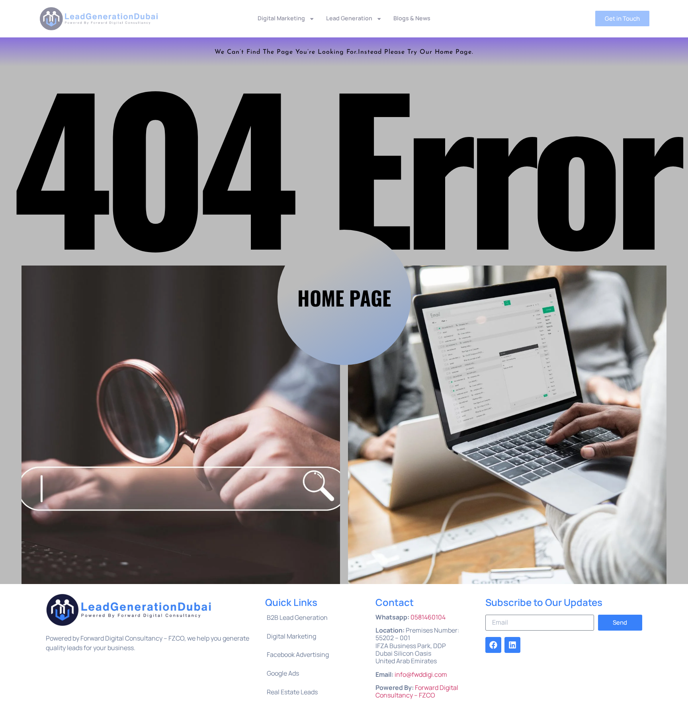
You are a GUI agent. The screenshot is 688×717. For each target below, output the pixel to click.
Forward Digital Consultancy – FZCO (416, 691)
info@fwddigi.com (421, 674)
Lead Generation (349, 18)
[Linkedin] (512, 645)
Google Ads (283, 673)
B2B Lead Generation (297, 617)
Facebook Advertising (298, 654)
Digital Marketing (281, 18)
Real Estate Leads (292, 692)
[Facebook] (493, 645)
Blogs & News (411, 18)
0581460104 (428, 617)
